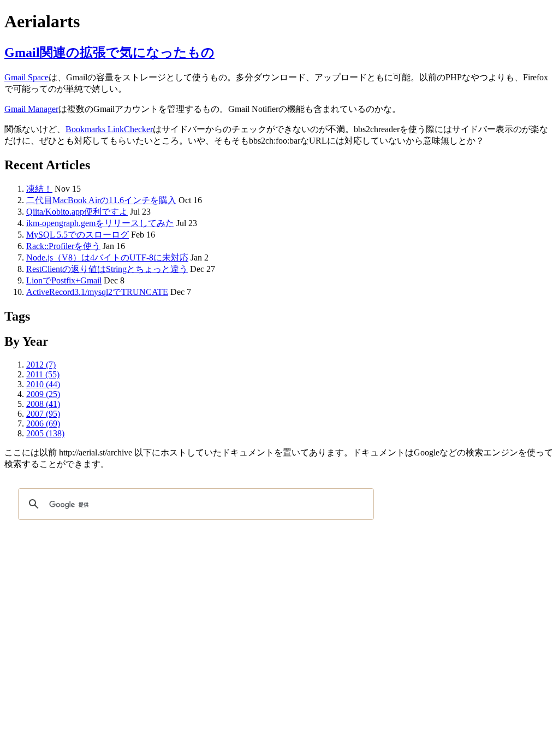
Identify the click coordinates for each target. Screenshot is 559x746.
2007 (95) (43, 413)
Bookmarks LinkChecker (109, 129)
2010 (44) (43, 384)
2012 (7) (41, 364)
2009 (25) (43, 394)
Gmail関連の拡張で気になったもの (109, 52)
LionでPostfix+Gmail (64, 280)
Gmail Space (26, 77)
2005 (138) (45, 433)
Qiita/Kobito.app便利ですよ (77, 211)
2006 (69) (43, 423)
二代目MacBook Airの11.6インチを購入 (101, 200)
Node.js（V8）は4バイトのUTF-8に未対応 (107, 257)
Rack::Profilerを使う (63, 246)
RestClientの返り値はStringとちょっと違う (107, 269)
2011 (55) (43, 374)
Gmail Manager (31, 109)
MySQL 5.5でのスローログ (77, 234)
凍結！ (39, 188)
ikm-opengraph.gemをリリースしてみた (100, 223)
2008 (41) (43, 403)
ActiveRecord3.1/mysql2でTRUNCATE (97, 292)
